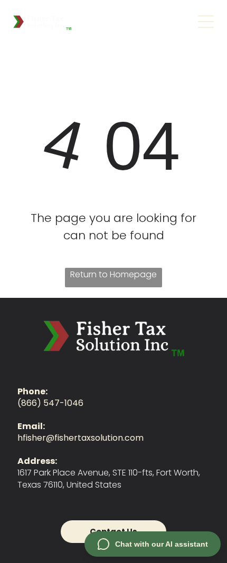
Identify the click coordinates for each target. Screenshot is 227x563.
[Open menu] (206, 22)
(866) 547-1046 (50, 403)
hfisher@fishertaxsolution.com (80, 438)
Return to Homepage (113, 274)
